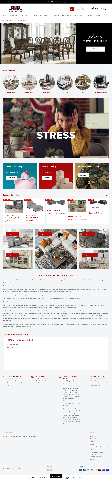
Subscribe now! (56, 476)
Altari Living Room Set (95, 210)
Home (5, 15)
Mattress (46, 15)
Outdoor (89, 15)
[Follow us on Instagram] (51, 470)
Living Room (13, 15)
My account (80, 10)
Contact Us (93, 444)
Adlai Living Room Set (32, 217)
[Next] (108, 211)
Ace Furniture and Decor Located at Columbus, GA (97, 455)
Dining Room (25, 15)
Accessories (65, 15)
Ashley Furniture (9, 215)
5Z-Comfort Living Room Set (12, 218)
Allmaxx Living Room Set (54, 210)
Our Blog (92, 459)
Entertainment (78, 15)
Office (55, 15)
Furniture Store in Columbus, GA (99, 446)
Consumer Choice (8, 20)
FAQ (91, 449)
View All (106, 70)
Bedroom (36, 15)
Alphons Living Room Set (75, 216)
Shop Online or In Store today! (56, 1)
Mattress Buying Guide (96, 452)
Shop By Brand (20, 20)
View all (106, 195)
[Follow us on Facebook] (48, 470)
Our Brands (93, 438)
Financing (97, 15)
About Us (92, 436)
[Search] (72, 9)
